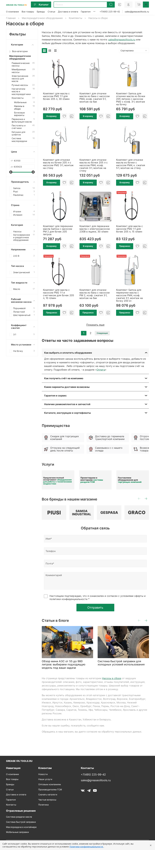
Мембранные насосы (19, 70)
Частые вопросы (47, 799)
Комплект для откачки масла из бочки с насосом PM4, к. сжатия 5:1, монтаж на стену (130, 163)
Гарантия (86, 11)
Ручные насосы (20, 85)
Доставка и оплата (68, 11)
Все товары (28, 11)
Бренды (41, 11)
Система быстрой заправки (21, 822)
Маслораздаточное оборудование (42, 18)
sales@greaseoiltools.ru (137, 11)
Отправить (95, 607)
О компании (12, 11)
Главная (11, 18)
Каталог (44, 4)
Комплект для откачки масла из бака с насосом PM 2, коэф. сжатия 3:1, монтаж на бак (94, 294)
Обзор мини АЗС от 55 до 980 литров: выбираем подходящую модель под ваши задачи (63, 664)
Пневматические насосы (21, 64)
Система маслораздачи (19, 139)
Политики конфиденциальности (86, 846)
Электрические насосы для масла (20, 79)
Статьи (51, 11)
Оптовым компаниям (49, 784)
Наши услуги (45, 779)
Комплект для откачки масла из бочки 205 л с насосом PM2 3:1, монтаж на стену (58, 163)
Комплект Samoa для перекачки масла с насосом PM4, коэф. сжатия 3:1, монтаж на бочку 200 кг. (129, 295)
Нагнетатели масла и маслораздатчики (21, 91)
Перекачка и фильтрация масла (22, 120)
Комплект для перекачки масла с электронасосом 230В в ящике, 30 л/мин (94, 229)
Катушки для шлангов (18, 133)
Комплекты (75, 18)
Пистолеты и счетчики (19, 126)
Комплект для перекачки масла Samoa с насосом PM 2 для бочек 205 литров (58, 230)
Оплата (101, 369)
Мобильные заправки (17, 832)
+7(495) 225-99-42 (110, 11)
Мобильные (20, 102)
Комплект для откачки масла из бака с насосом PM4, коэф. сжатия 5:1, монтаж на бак (94, 97)
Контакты (11, 804)
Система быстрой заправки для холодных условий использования (121, 663)
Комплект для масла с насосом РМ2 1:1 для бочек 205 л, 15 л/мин (129, 229)
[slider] (10, 172)
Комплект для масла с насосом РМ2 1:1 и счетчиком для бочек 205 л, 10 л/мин (58, 294)
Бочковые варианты (19, 113)
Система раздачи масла (19, 816)
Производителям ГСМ (50, 789)
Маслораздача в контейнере (21, 827)
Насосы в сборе (111, 678)
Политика (43, 804)
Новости (43, 774)
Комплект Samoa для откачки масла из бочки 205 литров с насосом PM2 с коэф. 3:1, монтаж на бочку (130, 99)
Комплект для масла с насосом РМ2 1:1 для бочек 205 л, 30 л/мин (56, 96)
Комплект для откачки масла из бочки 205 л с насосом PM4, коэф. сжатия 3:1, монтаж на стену (93, 165)
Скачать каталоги (47, 794)
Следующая (102, 333)
